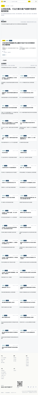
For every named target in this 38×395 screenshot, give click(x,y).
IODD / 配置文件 (3, 372)
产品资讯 (27, 359)
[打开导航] (36, 1)
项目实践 (15, 357)
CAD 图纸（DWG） (4, 373)
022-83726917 (6, 387)
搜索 (29, 1)
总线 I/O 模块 (3, 359)
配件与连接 (2, 362)
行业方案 (15, 359)
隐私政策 (2, 392)
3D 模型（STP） (3, 375)
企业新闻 (27, 357)
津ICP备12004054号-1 (25, 392)
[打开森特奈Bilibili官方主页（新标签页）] (33, 387)
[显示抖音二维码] (31, 387)
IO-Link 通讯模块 (3, 357)
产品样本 (2, 378)
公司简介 (15, 370)
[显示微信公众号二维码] (28, 387)
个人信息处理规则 (7, 392)
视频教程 (27, 365)
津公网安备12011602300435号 (33, 392)
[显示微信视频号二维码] (36, 387)
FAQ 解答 (27, 362)
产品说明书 (2, 370)
